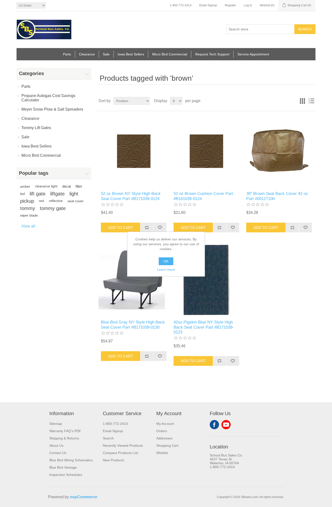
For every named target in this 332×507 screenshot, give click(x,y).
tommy (27, 208)
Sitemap (55, 424)
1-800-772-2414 (181, 5)
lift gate (37, 193)
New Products (113, 460)
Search (305, 29)
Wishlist (162, 453)
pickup (27, 201)
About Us (56, 445)
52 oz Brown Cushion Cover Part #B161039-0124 (203, 196)
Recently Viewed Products (123, 445)
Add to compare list (146, 227)
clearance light (46, 186)
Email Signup (208, 5)
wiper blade (29, 215)
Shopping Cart (167, 445)
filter (79, 186)
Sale (106, 54)
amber (25, 186)
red (41, 201)
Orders (161, 431)
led (22, 194)
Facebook (214, 424)
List (311, 101)
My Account (165, 424)
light (74, 193)
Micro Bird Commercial (169, 54)
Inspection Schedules (65, 475)
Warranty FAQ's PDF (65, 431)
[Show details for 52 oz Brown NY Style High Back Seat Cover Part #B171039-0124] (133, 151)
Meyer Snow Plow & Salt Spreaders (52, 109)
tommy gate (53, 208)
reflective (56, 201)
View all (28, 226)
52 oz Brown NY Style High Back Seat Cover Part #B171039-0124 (131, 196)
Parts (67, 54)
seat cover (76, 201)
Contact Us (57, 453)
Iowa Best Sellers (131, 54)
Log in (248, 5)
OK (166, 261)
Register (230, 5)
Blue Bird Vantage (63, 467)
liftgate (57, 193)
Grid (303, 101)
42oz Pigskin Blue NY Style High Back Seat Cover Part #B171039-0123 (204, 327)
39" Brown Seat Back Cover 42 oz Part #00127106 (277, 196)
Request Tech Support (212, 54)
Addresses (164, 438)
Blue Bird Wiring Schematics (71, 460)
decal (66, 186)
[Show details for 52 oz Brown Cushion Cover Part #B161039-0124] (206, 151)
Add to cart (120, 228)
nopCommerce (83, 497)
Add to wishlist (159, 227)
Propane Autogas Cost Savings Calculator (48, 98)
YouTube (226, 424)
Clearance (87, 54)
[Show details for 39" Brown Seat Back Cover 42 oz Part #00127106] (279, 151)
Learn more (166, 269)
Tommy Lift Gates (36, 128)
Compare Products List (120, 453)
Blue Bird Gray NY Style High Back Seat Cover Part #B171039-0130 (133, 324)
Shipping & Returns (64, 438)
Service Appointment (253, 54)
